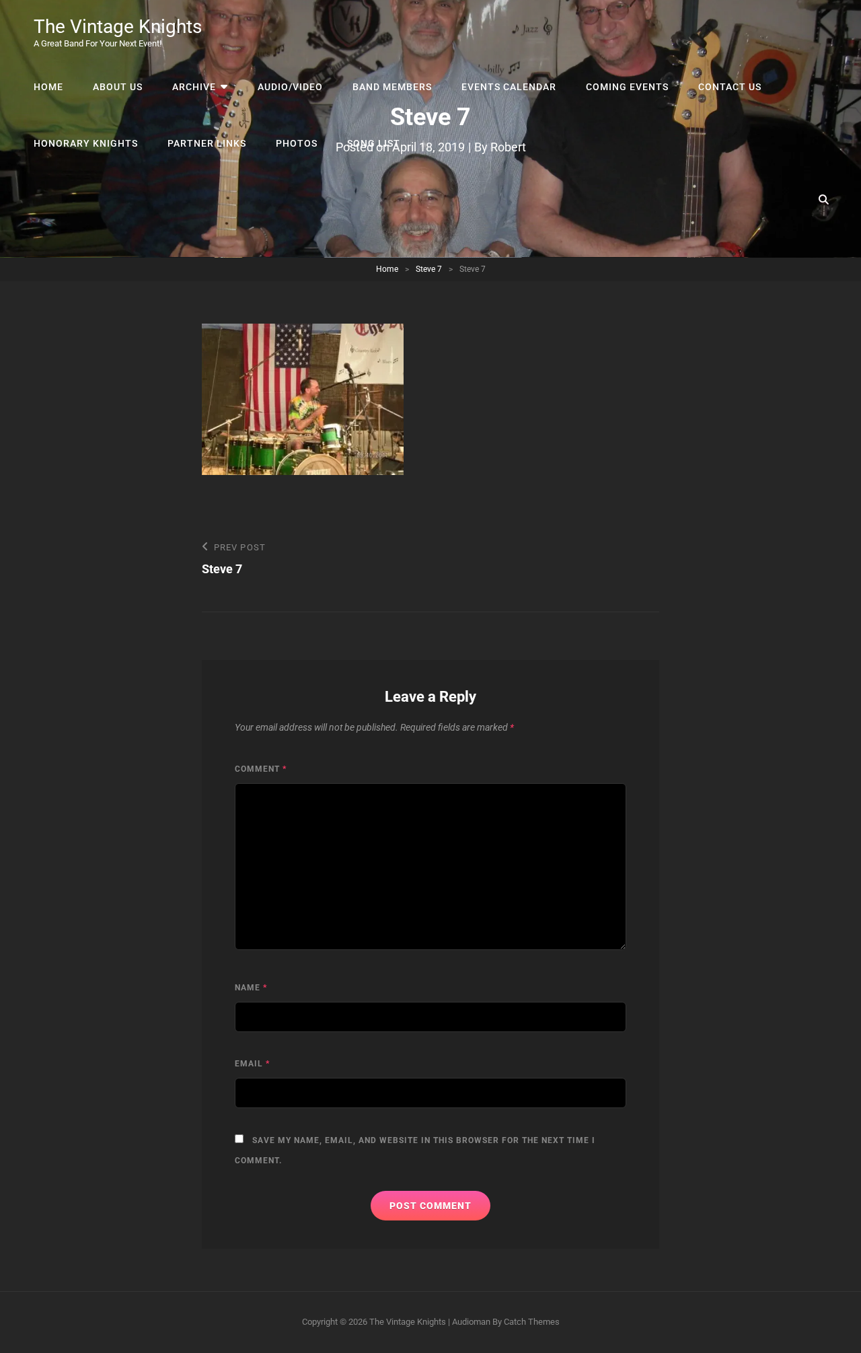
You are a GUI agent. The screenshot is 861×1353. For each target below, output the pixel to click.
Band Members (392, 86)
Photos (296, 143)
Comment (261, 769)
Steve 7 (429, 269)
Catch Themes (532, 1322)
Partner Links (206, 143)
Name (251, 987)
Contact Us (729, 86)
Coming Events (627, 86)
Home (48, 86)
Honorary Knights (86, 143)
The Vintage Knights (118, 26)
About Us (118, 86)
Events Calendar (508, 86)
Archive (194, 86)
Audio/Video (290, 86)
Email (252, 1063)
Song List (373, 143)
